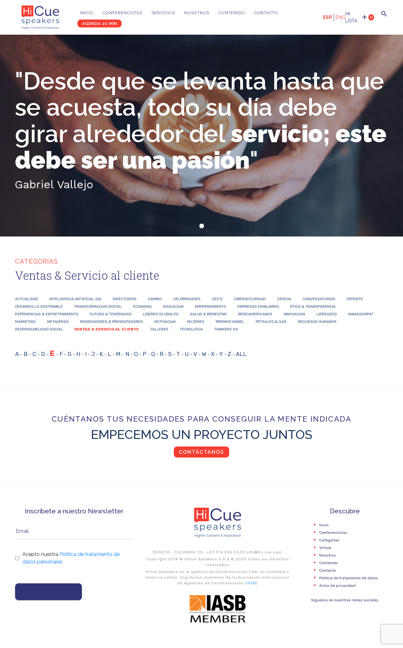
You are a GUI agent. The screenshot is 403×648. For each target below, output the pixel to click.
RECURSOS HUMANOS (317, 321)
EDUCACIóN (173, 306)
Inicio (87, 12)
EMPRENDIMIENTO (210, 306)
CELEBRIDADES (187, 299)
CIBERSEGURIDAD (250, 299)
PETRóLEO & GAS (271, 321)
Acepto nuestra (71, 558)
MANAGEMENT (360, 314)
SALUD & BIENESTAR (208, 314)
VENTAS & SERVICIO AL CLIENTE (106, 329)
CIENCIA (284, 299)
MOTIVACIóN (165, 321)
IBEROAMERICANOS (255, 314)
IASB (251, 583)
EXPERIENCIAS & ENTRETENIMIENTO (46, 314)
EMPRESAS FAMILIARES (258, 306)
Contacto (266, 12)
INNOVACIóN (294, 314)
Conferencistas (122, 12)
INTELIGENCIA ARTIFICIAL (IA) (75, 299)
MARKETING (25, 321)
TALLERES (159, 329)
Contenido (232, 12)
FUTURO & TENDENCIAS (111, 314)
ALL (241, 354)
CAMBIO (155, 299)
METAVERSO (58, 321)
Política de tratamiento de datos (348, 578)
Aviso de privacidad (337, 585)
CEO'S (217, 299)
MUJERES (195, 321)
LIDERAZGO (326, 314)
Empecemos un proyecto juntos (201, 434)
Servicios (163, 12)
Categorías (329, 540)
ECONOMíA (142, 306)
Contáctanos (201, 452)
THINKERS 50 (226, 329)
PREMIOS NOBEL (230, 321)
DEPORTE (355, 299)
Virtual (325, 548)
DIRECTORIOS (125, 299)
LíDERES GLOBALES (161, 314)
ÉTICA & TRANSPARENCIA (313, 306)
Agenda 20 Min (99, 23)
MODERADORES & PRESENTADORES (111, 321)
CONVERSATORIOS (319, 299)
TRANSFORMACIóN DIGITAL (98, 306)
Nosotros (196, 12)
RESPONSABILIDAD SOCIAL (39, 329)
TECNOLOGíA (191, 329)
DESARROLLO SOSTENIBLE (39, 306)
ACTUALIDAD (26, 299)
